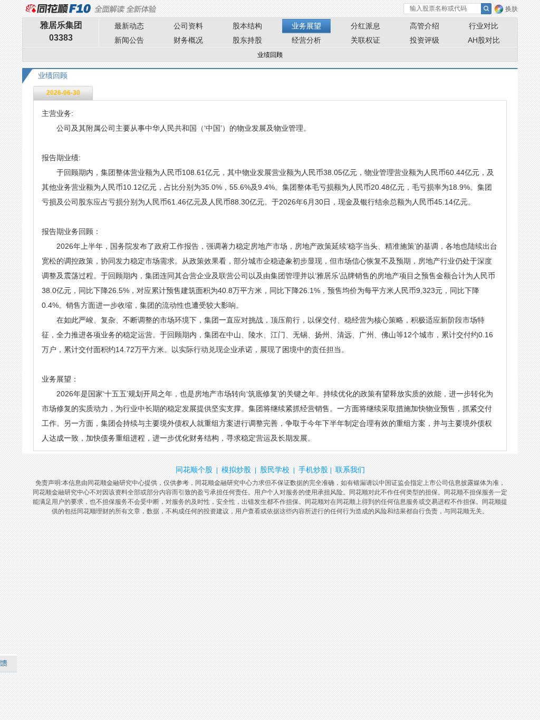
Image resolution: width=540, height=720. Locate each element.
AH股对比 (484, 40)
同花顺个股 (194, 469)
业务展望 (306, 26)
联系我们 (350, 469)
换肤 (511, 9)
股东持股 (247, 40)
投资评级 (424, 40)
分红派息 (365, 26)
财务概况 (188, 40)
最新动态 (129, 26)
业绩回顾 (270, 55)
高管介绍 (424, 26)
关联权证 (365, 40)
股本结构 (247, 26)
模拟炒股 (236, 469)
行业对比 (483, 26)
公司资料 (188, 26)
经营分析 (306, 40)
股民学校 (275, 469)
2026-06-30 (63, 92)
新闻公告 (129, 40)
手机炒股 (313, 469)
